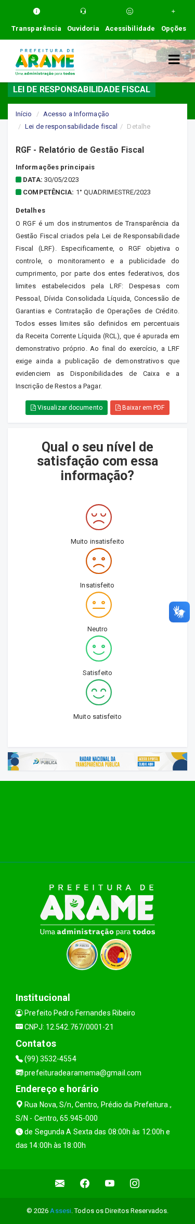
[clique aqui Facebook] (85, 1183)
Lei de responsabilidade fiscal (71, 126)
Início (24, 114)
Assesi (60, 1211)
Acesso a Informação (76, 114)
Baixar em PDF (142, 407)
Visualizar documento (69, 407)
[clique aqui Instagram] (135, 1183)
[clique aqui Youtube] (110, 1183)
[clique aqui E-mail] (60, 1183)
